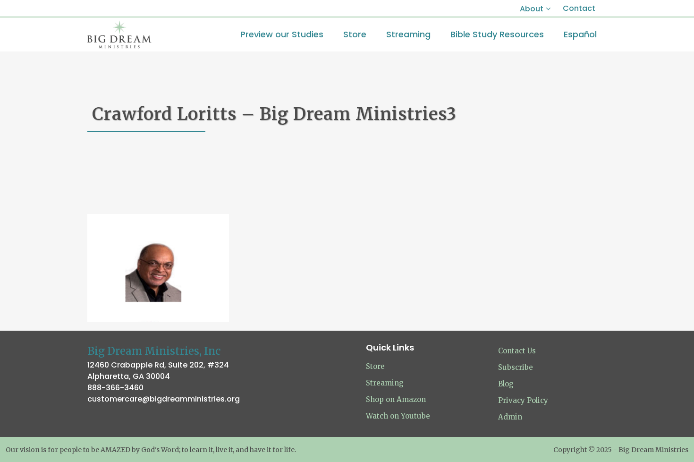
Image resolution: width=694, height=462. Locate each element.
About (531, 8)
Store (375, 366)
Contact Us (517, 350)
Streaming (385, 382)
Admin (510, 416)
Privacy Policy (523, 400)
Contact (579, 8)
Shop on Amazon (396, 399)
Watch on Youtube (398, 415)
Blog (506, 383)
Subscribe (515, 367)
